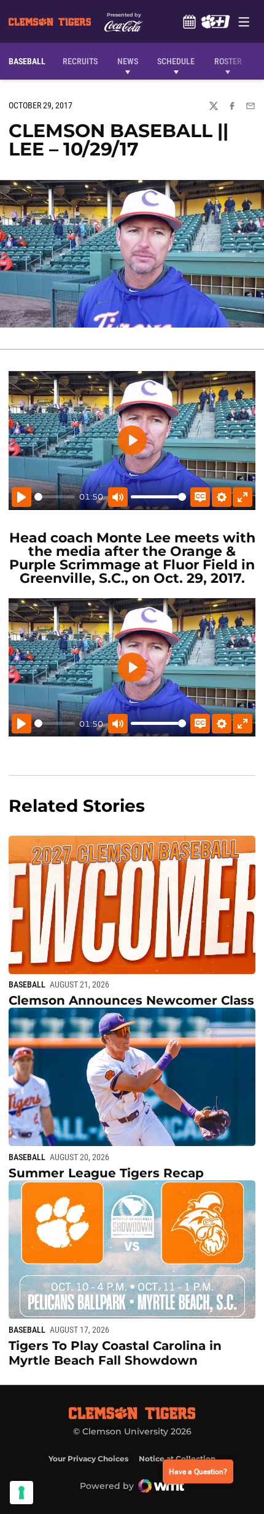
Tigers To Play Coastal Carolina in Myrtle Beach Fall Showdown (115, 1353)
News (127, 61)
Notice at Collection (177, 1458)
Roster (228, 61)
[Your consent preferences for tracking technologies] (21, 1492)
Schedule (189, 21)
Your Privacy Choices (88, 1458)
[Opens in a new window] (215, 21)
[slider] (54, 497)
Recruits (83, 61)
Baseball (27, 984)
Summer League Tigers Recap (106, 1173)
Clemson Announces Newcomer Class (131, 1000)
